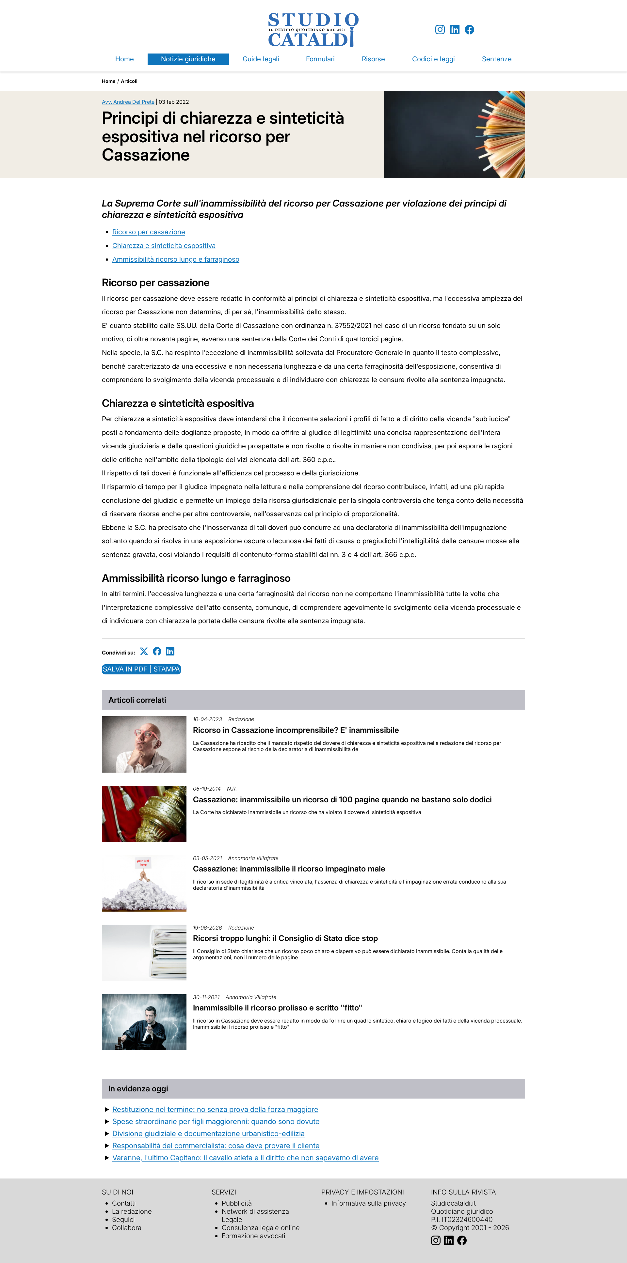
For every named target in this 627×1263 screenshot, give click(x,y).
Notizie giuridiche (188, 59)
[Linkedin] (454, 30)
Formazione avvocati (253, 1236)
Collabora (126, 1228)
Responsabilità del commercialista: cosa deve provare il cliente (216, 1145)
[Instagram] (440, 30)
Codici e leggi (433, 59)
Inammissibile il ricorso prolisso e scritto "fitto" (277, 1007)
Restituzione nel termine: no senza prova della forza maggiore (215, 1109)
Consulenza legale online (261, 1228)
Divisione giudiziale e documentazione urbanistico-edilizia (208, 1133)
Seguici (123, 1219)
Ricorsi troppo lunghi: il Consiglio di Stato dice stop (285, 938)
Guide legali (261, 59)
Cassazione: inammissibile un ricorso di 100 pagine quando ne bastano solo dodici (342, 799)
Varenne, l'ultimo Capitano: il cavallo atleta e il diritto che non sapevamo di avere (245, 1157)
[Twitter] (144, 651)
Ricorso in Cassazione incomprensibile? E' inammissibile (296, 730)
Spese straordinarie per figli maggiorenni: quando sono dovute (216, 1121)
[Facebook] (469, 30)
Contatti (124, 1203)
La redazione (132, 1211)
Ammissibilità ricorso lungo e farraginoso (175, 259)
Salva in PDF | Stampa (141, 669)
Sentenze (497, 59)
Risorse (373, 59)
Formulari (320, 59)
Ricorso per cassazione (148, 232)
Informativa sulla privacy (368, 1203)
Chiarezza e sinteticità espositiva (164, 245)
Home (124, 59)
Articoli (129, 81)
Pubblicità (237, 1203)
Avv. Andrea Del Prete (128, 102)
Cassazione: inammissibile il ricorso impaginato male (289, 868)
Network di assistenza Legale (255, 1215)
